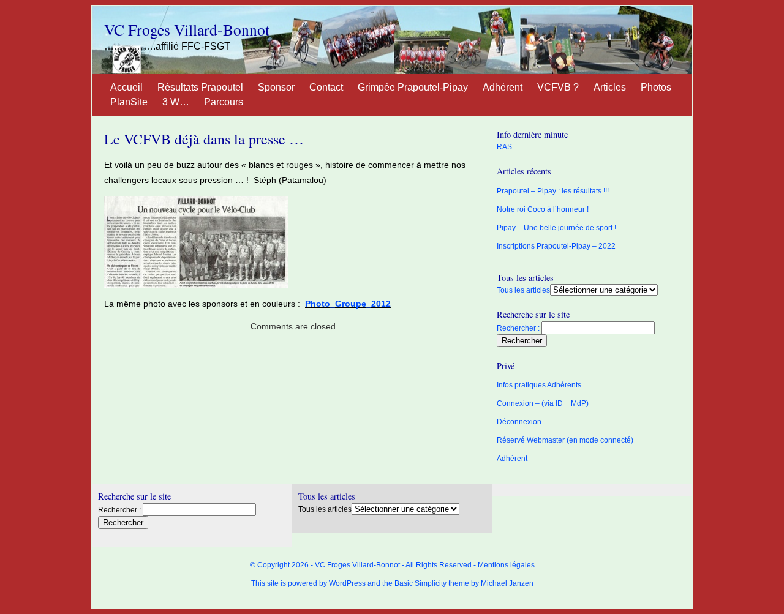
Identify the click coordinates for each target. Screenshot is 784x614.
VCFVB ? (558, 87)
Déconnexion (519, 421)
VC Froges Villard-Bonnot (187, 29)
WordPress (347, 583)
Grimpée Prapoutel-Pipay (413, 87)
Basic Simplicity (420, 583)
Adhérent (502, 87)
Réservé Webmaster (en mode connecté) (565, 440)
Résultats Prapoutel (200, 87)
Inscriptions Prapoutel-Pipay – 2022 (556, 246)
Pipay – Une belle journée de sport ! (556, 227)
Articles (610, 87)
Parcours (223, 102)
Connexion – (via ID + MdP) (543, 403)
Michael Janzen (507, 583)
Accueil (126, 87)
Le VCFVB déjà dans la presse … (204, 139)
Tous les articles (523, 290)
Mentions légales (506, 565)
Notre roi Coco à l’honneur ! (543, 209)
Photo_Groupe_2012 (348, 304)
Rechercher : (518, 328)
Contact (326, 87)
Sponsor (276, 87)
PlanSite (129, 102)
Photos (656, 87)
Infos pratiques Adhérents (539, 385)
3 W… (175, 102)
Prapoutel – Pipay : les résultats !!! (553, 191)
